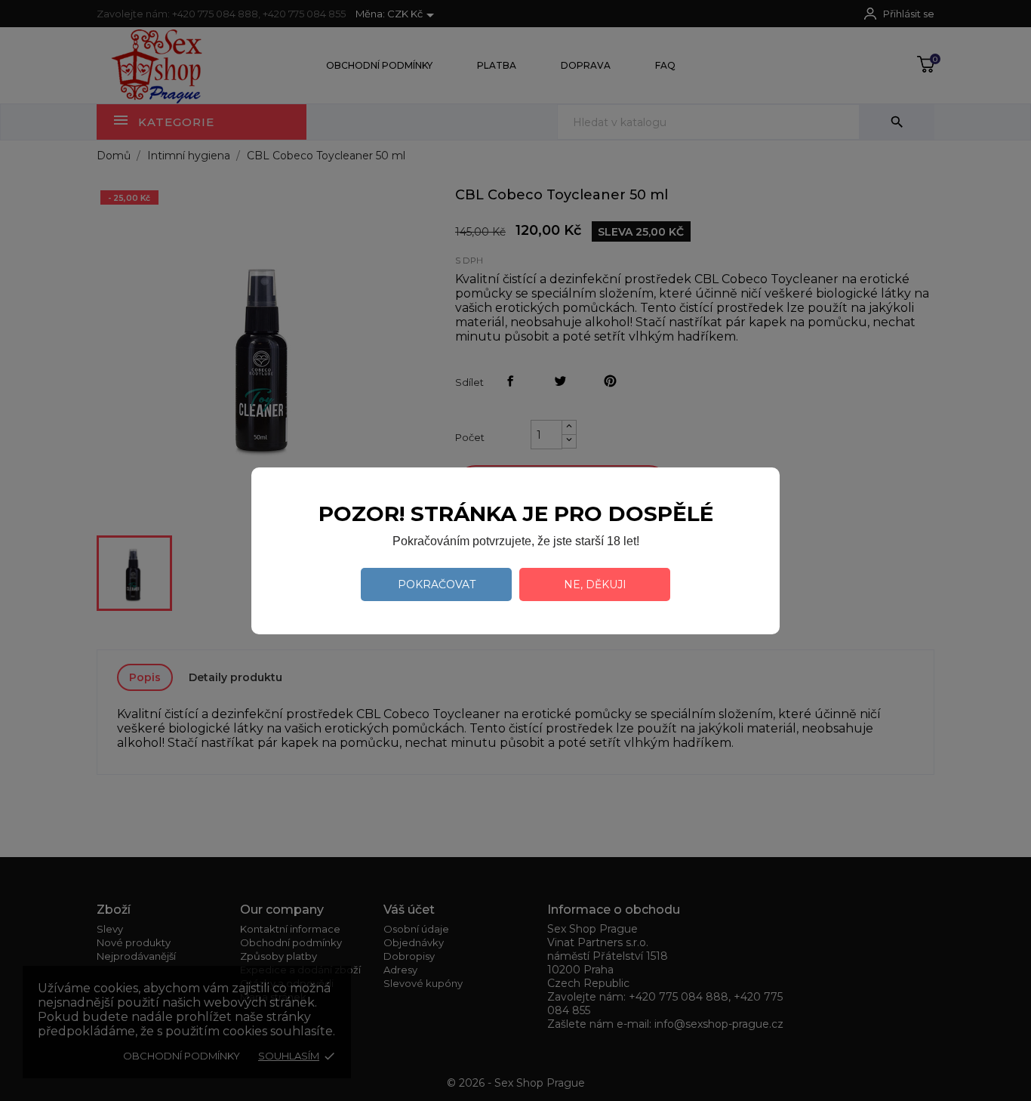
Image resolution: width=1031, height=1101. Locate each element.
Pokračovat (436, 584)
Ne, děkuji (595, 584)
